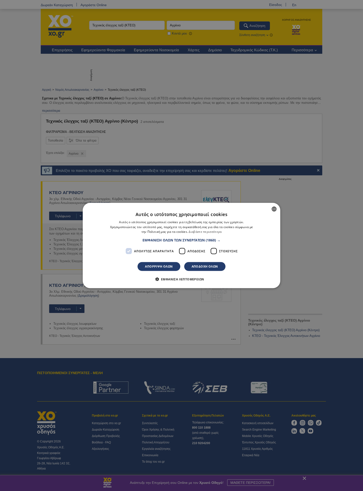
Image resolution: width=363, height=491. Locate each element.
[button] (181, 240)
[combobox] (274, 208)
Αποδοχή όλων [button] (205, 266)
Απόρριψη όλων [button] (159, 266)
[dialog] (181, 245)
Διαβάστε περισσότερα (205, 232)
